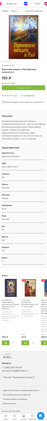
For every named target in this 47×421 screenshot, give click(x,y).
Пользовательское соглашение (16, 394)
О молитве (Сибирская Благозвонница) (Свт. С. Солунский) (29, 303)
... (21, 11)
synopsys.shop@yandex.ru (15, 370)
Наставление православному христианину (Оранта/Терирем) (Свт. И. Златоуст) (10, 304)
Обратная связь (9, 403)
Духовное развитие (34, 11)
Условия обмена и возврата (15, 399)
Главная (5, 11)
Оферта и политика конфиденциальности (21, 390)
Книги (14, 11)
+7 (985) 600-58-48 (12, 367)
